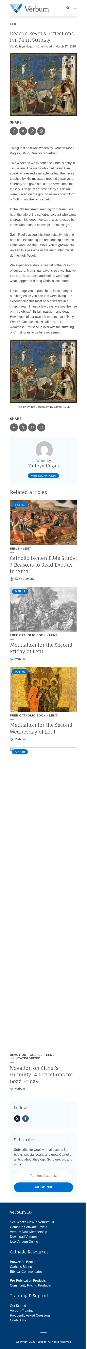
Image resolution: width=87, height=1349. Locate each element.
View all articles (43, 475)
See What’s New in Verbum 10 (32, 1222)
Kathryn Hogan (24, 46)
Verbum (20, 659)
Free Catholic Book (28, 635)
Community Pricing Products (30, 1285)
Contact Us (18, 1320)
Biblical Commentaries (26, 1271)
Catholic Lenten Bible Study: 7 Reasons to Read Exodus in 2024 (43, 564)
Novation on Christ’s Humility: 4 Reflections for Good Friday (41, 1074)
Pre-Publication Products (28, 1280)
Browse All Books (22, 1262)
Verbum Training (22, 1310)
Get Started (18, 1305)
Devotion (18, 1054)
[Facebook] (25, 1118)
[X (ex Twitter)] (17, 1118)
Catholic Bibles (21, 1266)
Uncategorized (26, 1058)
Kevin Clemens (24, 578)
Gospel (36, 1054)
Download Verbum (23, 1236)
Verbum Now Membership (28, 1232)
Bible (14, 548)
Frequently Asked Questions (30, 1315)
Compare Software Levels (28, 1227)
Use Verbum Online (24, 1241)
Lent (14, 24)
